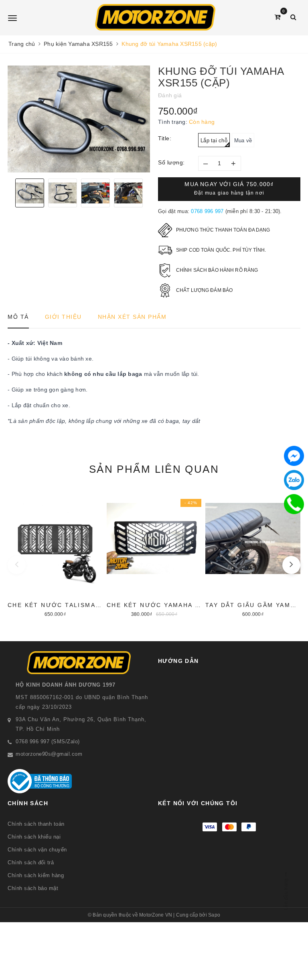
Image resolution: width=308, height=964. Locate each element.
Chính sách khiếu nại (34, 837)
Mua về (243, 140)
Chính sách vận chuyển (37, 850)
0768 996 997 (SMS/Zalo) (48, 741)
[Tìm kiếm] (293, 17)
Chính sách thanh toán (36, 824)
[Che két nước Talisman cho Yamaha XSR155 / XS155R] (55, 553)
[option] (79, 119)
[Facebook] (294, 456)
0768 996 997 (207, 211)
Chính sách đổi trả (31, 862)
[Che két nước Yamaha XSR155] (154, 553)
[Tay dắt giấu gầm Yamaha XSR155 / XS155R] (252, 553)
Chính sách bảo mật (33, 888)
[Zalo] (294, 480)
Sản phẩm (154, 469)
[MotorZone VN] (155, 17)
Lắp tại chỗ (214, 140)
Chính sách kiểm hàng (36, 875)
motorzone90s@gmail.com (49, 754)
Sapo (214, 915)
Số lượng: (171, 162)
